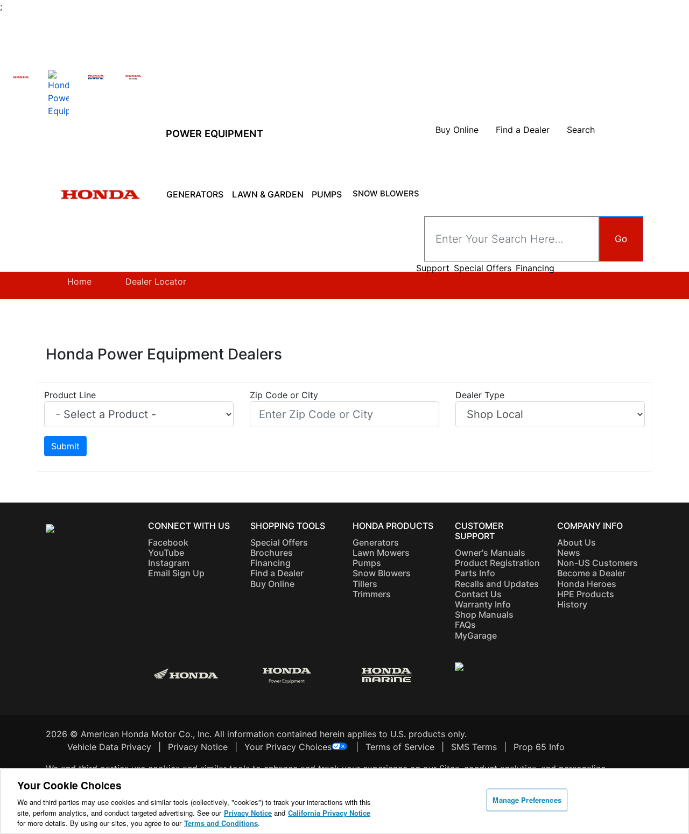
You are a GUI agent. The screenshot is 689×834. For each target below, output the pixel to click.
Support (432, 268)
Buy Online (272, 583)
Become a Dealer (591, 573)
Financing (535, 268)
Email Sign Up (176, 573)
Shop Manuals (484, 614)
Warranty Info (483, 604)
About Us (576, 542)
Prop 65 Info (539, 746)
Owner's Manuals (490, 552)
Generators (194, 194)
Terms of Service (399, 746)
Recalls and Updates (497, 583)
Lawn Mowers (381, 552)
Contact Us (478, 594)
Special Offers (482, 268)
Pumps (327, 194)
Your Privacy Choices (288, 746)
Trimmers (372, 594)
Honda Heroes (586, 583)
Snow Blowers (386, 194)
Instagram (168, 562)
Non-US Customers (597, 562)
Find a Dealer (277, 573)
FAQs (465, 624)
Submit (65, 446)
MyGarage (476, 635)
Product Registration (497, 562)
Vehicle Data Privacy (109, 746)
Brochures (271, 552)
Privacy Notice (198, 746)
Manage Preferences (527, 800)
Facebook (168, 542)
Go (621, 238)
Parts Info (475, 573)
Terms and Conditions (221, 823)
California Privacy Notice (329, 813)
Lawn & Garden (268, 194)
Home (79, 281)
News (568, 552)
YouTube (166, 552)
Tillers (365, 583)
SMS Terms (474, 746)
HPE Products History (585, 599)
